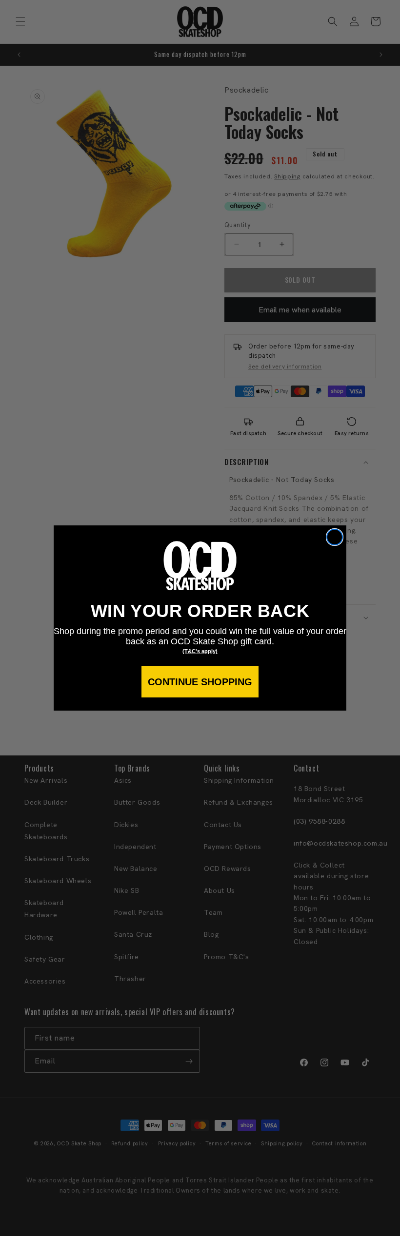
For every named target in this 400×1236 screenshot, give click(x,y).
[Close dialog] (334, 537)
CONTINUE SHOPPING (200, 681)
